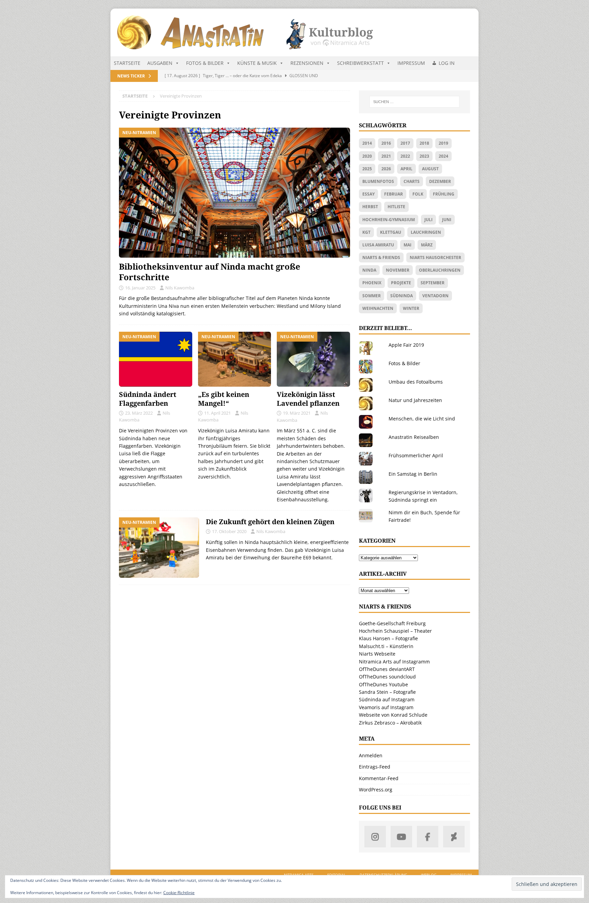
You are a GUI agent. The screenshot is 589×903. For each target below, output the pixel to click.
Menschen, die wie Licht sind (422, 418)
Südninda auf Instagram (386, 699)
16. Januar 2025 (140, 288)
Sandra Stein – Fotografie (387, 692)
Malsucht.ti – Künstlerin (386, 646)
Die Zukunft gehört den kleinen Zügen (270, 521)
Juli (428, 220)
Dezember (440, 181)
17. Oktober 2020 (229, 531)
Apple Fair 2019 (406, 345)
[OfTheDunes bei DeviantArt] (454, 836)
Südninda (401, 296)
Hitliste (396, 207)
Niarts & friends (381, 257)
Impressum (411, 63)
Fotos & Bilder (205, 63)
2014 (367, 143)
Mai (407, 245)
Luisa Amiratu (378, 245)
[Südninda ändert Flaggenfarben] (155, 359)
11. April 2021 (217, 413)
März (427, 245)
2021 (386, 156)
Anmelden (370, 755)
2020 (367, 156)
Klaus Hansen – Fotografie (388, 638)
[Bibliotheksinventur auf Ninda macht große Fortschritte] (234, 193)
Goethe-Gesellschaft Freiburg (392, 623)
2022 (405, 156)
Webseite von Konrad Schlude (393, 715)
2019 (443, 143)
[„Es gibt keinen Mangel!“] (234, 359)
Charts (412, 181)
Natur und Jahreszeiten (415, 400)
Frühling (443, 194)
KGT (366, 232)
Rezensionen (306, 63)
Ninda (369, 270)
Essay (368, 194)
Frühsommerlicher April (416, 455)
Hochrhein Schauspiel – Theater (395, 631)
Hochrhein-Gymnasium (388, 220)
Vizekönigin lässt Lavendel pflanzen (308, 399)
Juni (446, 220)
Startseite (127, 63)
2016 (386, 143)
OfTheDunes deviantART (387, 669)
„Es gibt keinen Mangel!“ (223, 399)
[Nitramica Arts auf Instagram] (375, 836)
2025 (367, 169)
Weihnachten (377, 308)
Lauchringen (426, 232)
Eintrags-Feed (374, 766)
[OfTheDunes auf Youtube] (401, 836)
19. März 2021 (297, 413)
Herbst (370, 207)
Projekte (401, 283)
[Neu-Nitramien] (159, 547)
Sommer (371, 296)
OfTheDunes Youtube (383, 684)
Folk (417, 194)
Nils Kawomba (179, 288)
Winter (411, 308)
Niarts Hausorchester (435, 257)
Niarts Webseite (377, 653)
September (432, 283)
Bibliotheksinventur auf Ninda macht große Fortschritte (209, 272)
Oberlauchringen (439, 270)
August (430, 169)
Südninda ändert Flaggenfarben (147, 399)
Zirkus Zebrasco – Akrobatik (390, 722)
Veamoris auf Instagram (386, 707)
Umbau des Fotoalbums (416, 381)
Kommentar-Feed (378, 778)
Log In (447, 63)
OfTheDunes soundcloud (387, 676)
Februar (393, 194)
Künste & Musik (257, 63)
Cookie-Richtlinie (179, 892)
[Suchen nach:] (414, 102)
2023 (424, 156)
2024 (443, 156)
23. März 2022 (139, 413)
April (406, 169)
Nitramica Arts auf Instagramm (394, 661)
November (397, 270)
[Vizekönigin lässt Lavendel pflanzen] (313, 359)
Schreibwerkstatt (360, 63)
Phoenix (371, 283)
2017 (405, 143)
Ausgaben (159, 63)
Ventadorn (435, 296)
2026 (386, 169)
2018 (424, 143)
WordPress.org (375, 789)
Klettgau (390, 232)
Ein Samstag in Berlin (413, 474)
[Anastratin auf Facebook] (427, 836)
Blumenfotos (378, 181)
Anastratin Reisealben (414, 437)
